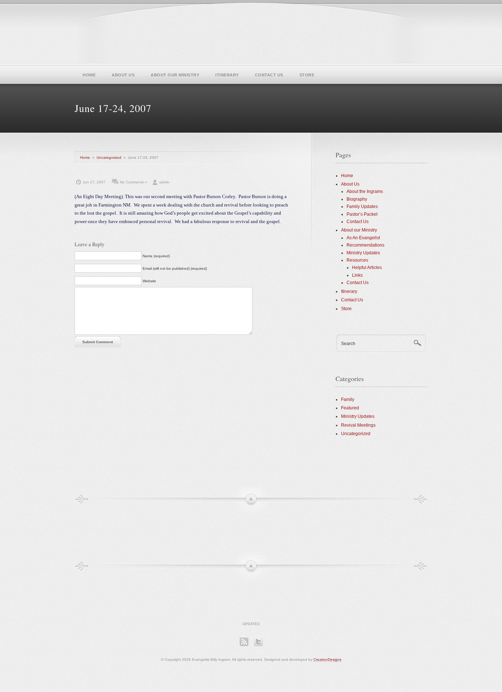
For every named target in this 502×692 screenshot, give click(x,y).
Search (348, 343)
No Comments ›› (133, 182)
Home (89, 75)
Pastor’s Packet (362, 214)
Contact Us (269, 75)
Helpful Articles (367, 267)
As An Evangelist (363, 237)
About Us (123, 75)
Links (357, 275)
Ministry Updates (363, 252)
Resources (357, 260)
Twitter (258, 641)
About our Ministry (175, 75)
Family (347, 399)
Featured (350, 407)
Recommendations (365, 245)
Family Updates (362, 206)
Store (307, 75)
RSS (243, 641)
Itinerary (227, 75)
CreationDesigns (327, 659)
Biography (357, 199)
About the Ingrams (365, 191)
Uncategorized (109, 157)
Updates (251, 624)
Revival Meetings (358, 425)
